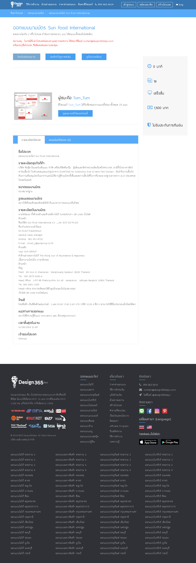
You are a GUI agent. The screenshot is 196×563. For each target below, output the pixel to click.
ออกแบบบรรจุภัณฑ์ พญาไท (114, 486)
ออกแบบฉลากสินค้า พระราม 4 (71, 465)
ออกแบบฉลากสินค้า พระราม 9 (71, 470)
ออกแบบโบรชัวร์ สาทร (156, 481)
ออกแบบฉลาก (87, 390)
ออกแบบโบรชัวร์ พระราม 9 (159, 470)
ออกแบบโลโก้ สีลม (20, 496)
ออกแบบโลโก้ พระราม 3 (23, 460)
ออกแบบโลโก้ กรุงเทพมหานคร (26, 512)
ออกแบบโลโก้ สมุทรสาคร (23, 501)
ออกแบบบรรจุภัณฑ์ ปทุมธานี (114, 517)
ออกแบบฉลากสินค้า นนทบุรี (69, 548)
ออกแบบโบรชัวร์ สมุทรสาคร (159, 501)
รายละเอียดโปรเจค (31, 140)
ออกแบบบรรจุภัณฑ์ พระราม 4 (115, 465)
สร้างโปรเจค (116, 405)
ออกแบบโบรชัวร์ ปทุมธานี (158, 517)
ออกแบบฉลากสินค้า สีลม (68, 496)
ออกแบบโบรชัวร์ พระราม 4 (159, 465)
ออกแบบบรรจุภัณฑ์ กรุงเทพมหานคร (118, 512)
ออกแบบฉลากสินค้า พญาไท (69, 486)
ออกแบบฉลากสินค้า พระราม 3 (71, 460)
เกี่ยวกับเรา (117, 376)
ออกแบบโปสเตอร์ (88, 405)
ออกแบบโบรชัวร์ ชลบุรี (156, 533)
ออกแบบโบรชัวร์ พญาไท (157, 486)
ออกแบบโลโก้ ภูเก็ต (20, 543)
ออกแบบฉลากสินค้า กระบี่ (68, 553)
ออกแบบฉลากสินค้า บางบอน (70, 491)
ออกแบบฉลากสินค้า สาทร (68, 481)
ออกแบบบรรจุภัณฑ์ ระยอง (113, 538)
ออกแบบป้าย (86, 426)
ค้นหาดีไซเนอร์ (86, 1)
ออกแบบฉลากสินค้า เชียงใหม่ (70, 522)
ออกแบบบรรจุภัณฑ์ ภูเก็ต (112, 543)
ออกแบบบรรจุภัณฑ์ (89, 395)
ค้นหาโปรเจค (17, 13)
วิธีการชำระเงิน (117, 390)
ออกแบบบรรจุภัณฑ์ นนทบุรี (114, 548)
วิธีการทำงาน (33, 1)
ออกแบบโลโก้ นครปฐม (22, 527)
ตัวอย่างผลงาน (50, 1)
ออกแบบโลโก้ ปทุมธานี (22, 517)
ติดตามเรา (146, 402)
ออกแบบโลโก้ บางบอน (22, 491)
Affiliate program (119, 426)
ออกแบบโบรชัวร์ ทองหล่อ (157, 475)
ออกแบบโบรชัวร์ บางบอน (157, 491)
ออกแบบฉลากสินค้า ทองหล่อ (70, 475)
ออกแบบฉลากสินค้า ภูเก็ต (68, 543)
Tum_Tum (81, 97)
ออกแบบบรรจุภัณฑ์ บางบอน (114, 491)
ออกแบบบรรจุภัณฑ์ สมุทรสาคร (115, 501)
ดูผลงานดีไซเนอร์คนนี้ (75, 113)
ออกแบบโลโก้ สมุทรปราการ (24, 507)
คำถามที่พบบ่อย (117, 411)
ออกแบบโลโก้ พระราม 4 (23, 465)
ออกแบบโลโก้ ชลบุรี (20, 533)
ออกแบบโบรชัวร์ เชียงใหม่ (158, 522)
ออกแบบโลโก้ (86, 385)
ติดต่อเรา (114, 421)
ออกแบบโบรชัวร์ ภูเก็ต (156, 543)
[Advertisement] (75, 79)
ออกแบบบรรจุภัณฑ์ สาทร (113, 481)
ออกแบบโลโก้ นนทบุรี (21, 548)
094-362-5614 (149, 385)
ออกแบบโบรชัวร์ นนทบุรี (157, 548)
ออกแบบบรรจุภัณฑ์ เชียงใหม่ (114, 522)
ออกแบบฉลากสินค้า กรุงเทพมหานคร (74, 512)
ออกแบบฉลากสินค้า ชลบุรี (68, 533)
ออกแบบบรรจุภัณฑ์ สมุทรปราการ (117, 507)
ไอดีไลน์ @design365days (156, 395)
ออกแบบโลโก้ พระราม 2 (23, 455)
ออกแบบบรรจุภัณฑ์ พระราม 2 (115, 455)
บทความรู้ (114, 442)
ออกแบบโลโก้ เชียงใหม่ (22, 522)
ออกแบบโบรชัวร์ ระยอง (157, 538)
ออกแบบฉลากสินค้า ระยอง (69, 538)
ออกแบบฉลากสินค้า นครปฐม (70, 527)
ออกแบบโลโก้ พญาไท (21, 486)
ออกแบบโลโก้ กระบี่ (20, 553)
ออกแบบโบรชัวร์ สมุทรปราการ (160, 507)
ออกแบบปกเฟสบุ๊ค (89, 437)
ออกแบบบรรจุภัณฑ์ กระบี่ (113, 553)
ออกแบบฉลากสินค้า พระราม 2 (71, 455)
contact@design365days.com (159, 390)
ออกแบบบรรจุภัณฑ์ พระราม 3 (115, 460)
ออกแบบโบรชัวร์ (88, 400)
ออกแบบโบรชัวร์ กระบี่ (156, 553)
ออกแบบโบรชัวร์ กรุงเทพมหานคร (161, 512)
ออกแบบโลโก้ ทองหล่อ (22, 475)
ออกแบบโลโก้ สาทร (20, 481)
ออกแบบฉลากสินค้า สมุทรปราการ (72, 507)
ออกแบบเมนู (86, 431)
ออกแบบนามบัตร (36, 13)
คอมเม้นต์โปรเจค (60, 140)
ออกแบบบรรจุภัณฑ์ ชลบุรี (113, 533)
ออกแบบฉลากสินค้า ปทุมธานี (70, 517)
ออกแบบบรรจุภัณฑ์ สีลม (112, 496)
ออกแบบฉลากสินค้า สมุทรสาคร (71, 501)
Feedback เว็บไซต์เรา (149, 434)
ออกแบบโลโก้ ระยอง (21, 538)
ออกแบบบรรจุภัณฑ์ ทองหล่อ (114, 475)
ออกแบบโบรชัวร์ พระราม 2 (159, 455)
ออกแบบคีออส (87, 421)
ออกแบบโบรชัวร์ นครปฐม (158, 527)
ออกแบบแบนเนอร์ (89, 416)
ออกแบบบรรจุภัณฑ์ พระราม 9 (115, 470)
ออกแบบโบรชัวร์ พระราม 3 (159, 460)
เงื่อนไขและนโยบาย (119, 416)
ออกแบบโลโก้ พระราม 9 (23, 470)
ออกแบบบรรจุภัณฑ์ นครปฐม (114, 527)
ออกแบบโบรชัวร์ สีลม (155, 496)
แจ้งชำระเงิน (116, 395)
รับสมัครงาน (116, 431)
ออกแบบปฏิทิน (87, 442)
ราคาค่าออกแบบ (68, 1)
